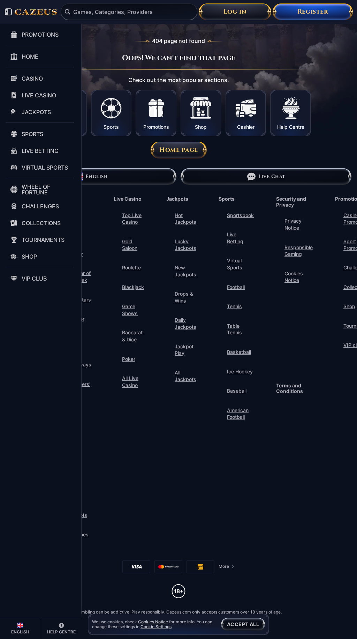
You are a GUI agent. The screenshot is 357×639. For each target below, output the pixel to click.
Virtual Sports (234, 264)
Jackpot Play (184, 349)
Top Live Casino (132, 218)
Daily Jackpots (185, 323)
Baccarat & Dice (132, 335)
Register (312, 11)
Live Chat (271, 176)
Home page (178, 150)
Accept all (243, 624)
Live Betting (235, 237)
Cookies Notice (293, 276)
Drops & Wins (184, 297)
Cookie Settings (156, 626)
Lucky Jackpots (185, 244)
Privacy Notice (293, 224)
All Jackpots (185, 376)
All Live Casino (130, 381)
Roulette (131, 267)
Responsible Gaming (298, 250)
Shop (349, 306)
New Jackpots (185, 271)
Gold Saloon (129, 244)
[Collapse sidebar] (8, 12)
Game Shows (130, 309)
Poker (128, 359)
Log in (234, 11)
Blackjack (133, 287)
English (96, 176)
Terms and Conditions (289, 388)
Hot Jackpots (185, 218)
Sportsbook (240, 215)
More (227, 568)
